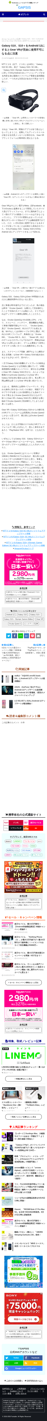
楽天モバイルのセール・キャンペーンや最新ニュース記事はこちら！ (22, 1030)
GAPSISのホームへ (35, 1381)
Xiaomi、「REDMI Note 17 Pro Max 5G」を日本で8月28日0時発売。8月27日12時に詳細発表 (29, 1212)
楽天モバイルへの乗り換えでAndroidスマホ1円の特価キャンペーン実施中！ (22, 593)
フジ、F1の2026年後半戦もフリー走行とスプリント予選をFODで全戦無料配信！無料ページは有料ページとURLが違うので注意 (29, 1188)
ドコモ (16, 823)
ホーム (4, 39)
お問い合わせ (21, 1393)
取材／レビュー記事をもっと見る (24, 1117)
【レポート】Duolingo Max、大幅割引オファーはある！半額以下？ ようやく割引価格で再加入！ (29, 1136)
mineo (33, 846)
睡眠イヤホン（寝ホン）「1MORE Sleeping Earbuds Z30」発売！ (28, 1233)
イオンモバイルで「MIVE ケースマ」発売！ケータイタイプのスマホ (29, 1244)
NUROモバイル (13, 850)
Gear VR (39, 619)
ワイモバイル (29, 841)
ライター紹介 (32, 1391)
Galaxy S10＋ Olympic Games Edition (18, 619)
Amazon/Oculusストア (24, 548)
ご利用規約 (21, 1389)
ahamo (8, 841)
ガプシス (25, 14)
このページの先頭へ (14, 1381)
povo (39, 841)
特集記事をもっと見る (24, 1079)
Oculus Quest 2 (15, 624)
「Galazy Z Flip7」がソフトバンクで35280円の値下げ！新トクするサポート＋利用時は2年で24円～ (29, 1147)
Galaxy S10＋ (35, 615)
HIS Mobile (26, 850)
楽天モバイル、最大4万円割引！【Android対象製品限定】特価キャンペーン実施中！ (22, 600)
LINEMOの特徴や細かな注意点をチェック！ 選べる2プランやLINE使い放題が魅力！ (23, 1068)
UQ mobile (16, 846)
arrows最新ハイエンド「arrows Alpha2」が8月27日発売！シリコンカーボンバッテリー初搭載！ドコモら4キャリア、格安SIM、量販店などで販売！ (29, 1173)
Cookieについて (16, 1391)
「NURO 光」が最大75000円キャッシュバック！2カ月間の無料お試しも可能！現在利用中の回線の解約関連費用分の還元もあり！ (23, 1334)
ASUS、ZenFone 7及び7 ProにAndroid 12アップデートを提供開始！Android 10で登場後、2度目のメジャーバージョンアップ (29, 691)
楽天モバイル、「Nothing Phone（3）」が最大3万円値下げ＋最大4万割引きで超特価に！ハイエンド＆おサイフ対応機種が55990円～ (29, 941)
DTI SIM (37, 850)
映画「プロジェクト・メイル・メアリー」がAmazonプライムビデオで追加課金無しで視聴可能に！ (29, 1159)
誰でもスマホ (36, 855)
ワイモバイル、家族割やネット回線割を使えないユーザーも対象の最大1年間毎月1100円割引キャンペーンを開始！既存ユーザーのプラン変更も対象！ (23, 904)
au (36, 828)
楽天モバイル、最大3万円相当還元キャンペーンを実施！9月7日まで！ (29, 954)
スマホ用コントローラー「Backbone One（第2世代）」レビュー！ (12, 1105)
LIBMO (8, 855)
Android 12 (10, 615)
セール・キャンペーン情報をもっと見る (24, 982)
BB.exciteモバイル (21, 855)
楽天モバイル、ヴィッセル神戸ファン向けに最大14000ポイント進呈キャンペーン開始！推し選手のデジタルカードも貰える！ (29, 968)
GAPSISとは (7, 1389)
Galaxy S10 (22, 615)
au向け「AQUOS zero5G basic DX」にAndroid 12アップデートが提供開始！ (29, 678)
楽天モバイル (35, 823)
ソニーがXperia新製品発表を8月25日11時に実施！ (29, 1199)
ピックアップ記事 (14, 39)
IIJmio (25, 846)
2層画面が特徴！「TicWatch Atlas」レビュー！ (35, 1105)
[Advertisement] (23, 30)
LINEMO (17, 841)
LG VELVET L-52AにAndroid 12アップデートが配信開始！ (29, 702)
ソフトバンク (15, 828)
